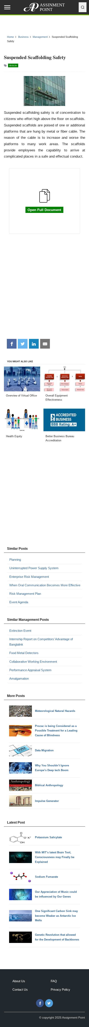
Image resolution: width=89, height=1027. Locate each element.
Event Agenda (18, 602)
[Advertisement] (44, 288)
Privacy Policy (60, 989)
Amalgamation (19, 678)
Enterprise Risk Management (29, 576)
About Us (18, 981)
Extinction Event (20, 630)
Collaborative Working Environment (33, 661)
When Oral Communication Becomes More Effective (44, 585)
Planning (15, 559)
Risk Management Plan (25, 593)
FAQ (54, 981)
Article (13, 65)
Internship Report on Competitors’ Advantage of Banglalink (41, 641)
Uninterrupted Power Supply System (34, 568)
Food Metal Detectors (23, 653)
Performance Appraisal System (30, 670)
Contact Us (20, 989)
